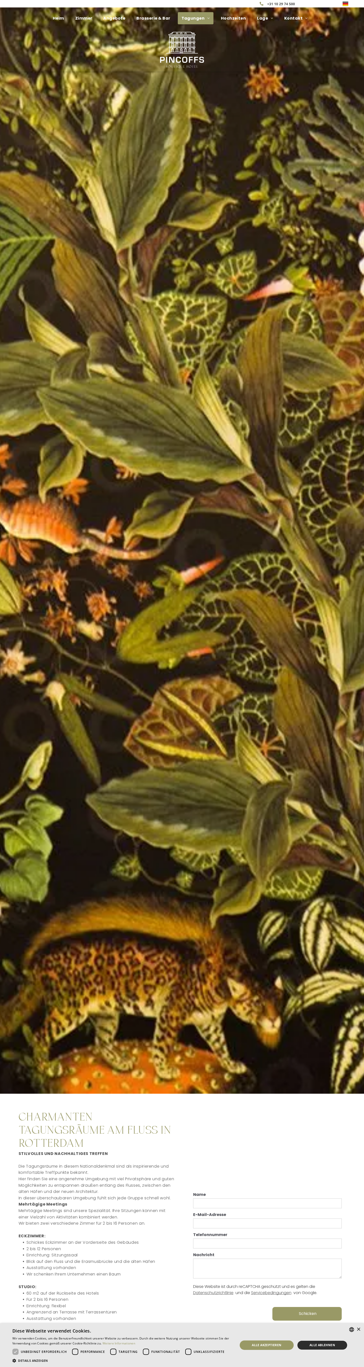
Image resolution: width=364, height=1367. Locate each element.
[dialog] (182, 1345)
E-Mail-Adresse (209, 1214)
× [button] (358, 1329)
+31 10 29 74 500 (281, 3)
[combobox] (351, 1329)
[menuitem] (60, 18)
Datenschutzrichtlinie (213, 1293)
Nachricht (203, 1255)
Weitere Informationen (119, 1343)
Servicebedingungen (271, 1293)
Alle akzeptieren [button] (266, 1345)
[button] (121, 1360)
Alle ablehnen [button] (322, 1345)
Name (199, 1194)
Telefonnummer (210, 1235)
